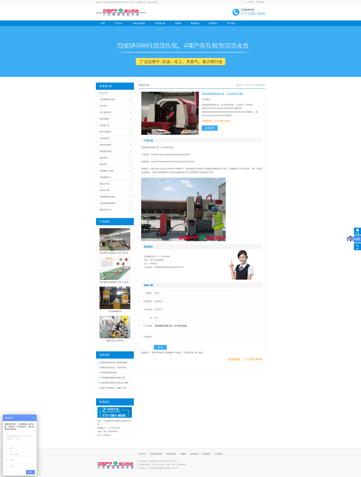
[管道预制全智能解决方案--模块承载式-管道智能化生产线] (114, 239)
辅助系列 (103, 158)
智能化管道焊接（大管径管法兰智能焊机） (115, 367)
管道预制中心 (105, 177)
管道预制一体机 (106, 171)
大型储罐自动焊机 (107, 99)
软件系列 (103, 106)
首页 (103, 23)
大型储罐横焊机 (115, 311)
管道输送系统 (105, 151)
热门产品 (103, 93)
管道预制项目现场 (109, 372)
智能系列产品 (105, 210)
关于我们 (231, 23)
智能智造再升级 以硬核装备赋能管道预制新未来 (115, 362)
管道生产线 (104, 190)
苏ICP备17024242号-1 (168, 461)
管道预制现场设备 (107, 203)
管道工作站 (104, 184)
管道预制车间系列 (107, 197)
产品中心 (119, 23)
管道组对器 (104, 138)
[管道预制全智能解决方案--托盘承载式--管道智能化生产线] (114, 268)
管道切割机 (104, 119)
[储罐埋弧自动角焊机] (114, 327)
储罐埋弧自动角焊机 (115, 340)
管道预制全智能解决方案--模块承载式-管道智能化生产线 (114, 253)
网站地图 (260, 2)
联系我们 (250, 2)
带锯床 (178, 23)
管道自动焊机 (139, 23)
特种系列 (103, 164)
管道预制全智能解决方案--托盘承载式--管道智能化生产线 (114, 282)
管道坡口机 (160, 23)
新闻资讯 (195, 23)
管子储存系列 (105, 112)
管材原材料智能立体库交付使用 (114, 383)
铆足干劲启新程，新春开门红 (113, 388)
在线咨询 (209, 128)
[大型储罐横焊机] (114, 297)
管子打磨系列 (105, 132)
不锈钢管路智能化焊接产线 (113, 378)
